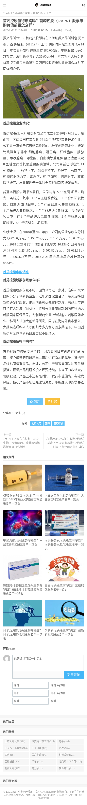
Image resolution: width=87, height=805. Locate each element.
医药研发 (58, 423)
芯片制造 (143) (39, 754)
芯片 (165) (64, 748)
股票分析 (38, 13)
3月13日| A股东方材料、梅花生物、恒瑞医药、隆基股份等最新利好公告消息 (21, 443)
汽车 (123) (37, 761)
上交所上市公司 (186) (16, 748)
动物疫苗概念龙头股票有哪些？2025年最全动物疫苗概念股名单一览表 (22, 499)
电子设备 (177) (39, 748)
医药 (47, 423)
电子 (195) (64, 741)
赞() (37, 401)
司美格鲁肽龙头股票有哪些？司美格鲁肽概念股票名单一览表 (64, 544)
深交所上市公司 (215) (43, 741)
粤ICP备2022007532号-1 (50, 795)
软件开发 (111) (66, 768)
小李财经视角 (43, 5)
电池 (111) (37, 768)
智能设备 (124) (12, 761)
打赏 (53, 401)
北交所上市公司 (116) (70, 761)
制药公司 (36, 423)
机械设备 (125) (66, 754)
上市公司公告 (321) (15, 741)
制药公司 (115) (12, 768)
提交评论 (73, 674)
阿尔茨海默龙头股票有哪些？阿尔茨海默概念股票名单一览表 (22, 634)
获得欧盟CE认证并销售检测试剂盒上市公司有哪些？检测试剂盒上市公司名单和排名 (65, 443)
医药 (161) (10, 754)
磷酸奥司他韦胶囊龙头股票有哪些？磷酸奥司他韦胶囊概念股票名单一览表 (22, 589)
